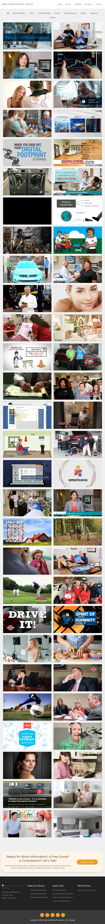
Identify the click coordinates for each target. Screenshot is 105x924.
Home (60, 4)
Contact (99, 4)
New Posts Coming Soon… (87, 890)
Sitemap (72, 920)
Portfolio (78, 4)
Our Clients (88, 4)
